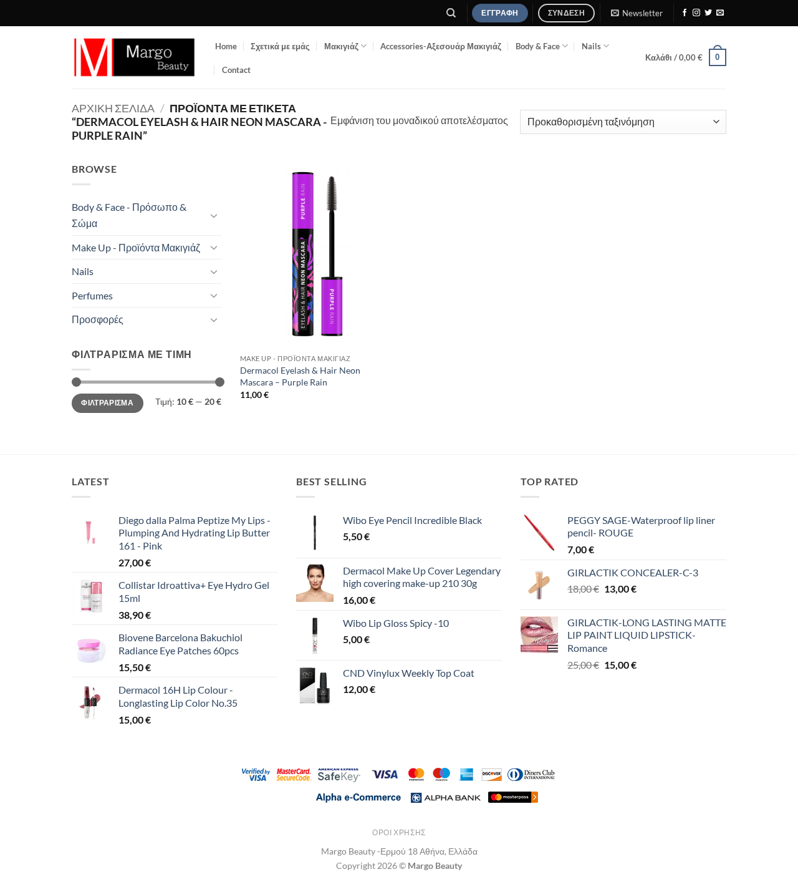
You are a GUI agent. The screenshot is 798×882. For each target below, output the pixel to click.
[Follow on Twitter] (708, 13)
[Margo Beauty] (134, 57)
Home (226, 46)
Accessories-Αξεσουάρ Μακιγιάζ (440, 46)
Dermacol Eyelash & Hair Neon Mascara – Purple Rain (300, 376)
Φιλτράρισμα (107, 402)
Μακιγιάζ (341, 46)
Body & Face (538, 46)
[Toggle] (213, 215)
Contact (236, 70)
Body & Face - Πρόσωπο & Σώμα (129, 215)
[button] (636, 13)
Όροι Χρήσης (399, 832)
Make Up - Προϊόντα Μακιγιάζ (136, 247)
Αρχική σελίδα (113, 108)
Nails (591, 46)
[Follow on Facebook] (684, 13)
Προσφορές (97, 319)
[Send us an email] (720, 13)
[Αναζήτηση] (452, 13)
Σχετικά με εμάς (280, 46)
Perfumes (92, 295)
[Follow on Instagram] (696, 13)
